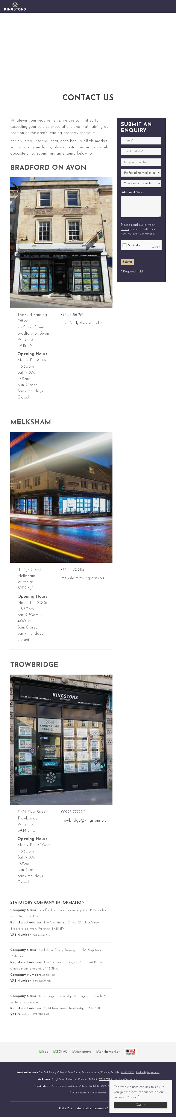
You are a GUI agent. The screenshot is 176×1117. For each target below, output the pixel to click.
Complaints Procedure (105, 1108)
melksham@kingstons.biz (83, 578)
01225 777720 (73, 812)
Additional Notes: (132, 192)
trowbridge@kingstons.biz (83, 821)
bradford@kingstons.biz (82, 323)
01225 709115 (72, 570)
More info (133, 1097)
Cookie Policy (66, 1108)
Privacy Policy (83, 1108)
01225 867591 (72, 315)
